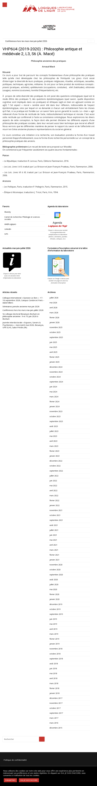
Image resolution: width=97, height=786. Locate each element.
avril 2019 (53, 629)
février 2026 (54, 317)
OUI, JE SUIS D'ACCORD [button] (28, 780)
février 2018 (54, 688)
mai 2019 (53, 624)
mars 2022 (54, 495)
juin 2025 (53, 342)
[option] (49, 41)
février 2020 (54, 594)
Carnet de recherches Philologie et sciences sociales (22, 218)
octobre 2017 (55, 708)
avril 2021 (53, 545)
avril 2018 (53, 678)
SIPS (6, 234)
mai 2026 (53, 303)
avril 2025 (53, 352)
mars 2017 (54, 718)
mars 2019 (54, 634)
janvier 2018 (54, 693)
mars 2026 (54, 312)
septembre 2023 (56, 421)
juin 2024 (53, 387)
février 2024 (54, 401)
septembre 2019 (56, 614)
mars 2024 (54, 397)
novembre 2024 (56, 372)
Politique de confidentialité (15, 760)
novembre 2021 (56, 510)
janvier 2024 (54, 406)
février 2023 (54, 451)
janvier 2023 (54, 456)
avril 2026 (53, 307)
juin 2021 (53, 535)
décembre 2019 (56, 604)
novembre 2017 (56, 703)
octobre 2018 (55, 654)
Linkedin (7, 229)
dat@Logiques (10, 224)
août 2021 (54, 525)
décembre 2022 (56, 461)
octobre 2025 (55, 332)
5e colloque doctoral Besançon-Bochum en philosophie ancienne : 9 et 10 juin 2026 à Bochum (46, 41)
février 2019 (54, 639)
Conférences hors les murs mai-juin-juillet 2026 (23, 310)
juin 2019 (53, 619)
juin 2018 (53, 668)
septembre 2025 (56, 337)
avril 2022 (53, 490)
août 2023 (54, 426)
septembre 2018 (56, 659)
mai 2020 (53, 589)
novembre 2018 (56, 649)
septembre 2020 (56, 575)
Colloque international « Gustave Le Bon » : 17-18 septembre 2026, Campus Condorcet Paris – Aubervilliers (23, 300)
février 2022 (54, 500)
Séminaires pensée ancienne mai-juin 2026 (21, 306)
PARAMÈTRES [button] (10, 780)
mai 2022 (53, 485)
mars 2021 (54, 550)
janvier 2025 (54, 362)
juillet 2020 (54, 584)
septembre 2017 (56, 713)
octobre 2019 (55, 609)
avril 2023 (53, 441)
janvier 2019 (54, 644)
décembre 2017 (56, 698)
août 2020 (54, 579)
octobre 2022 (55, 466)
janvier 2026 (54, 322)
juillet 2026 (54, 298)
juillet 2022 (54, 476)
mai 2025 (53, 347)
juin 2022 (53, 481)
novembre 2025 (56, 327)
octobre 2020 (55, 569)
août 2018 (54, 663)
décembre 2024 (56, 367)
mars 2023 (54, 446)
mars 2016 (54, 723)
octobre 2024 (55, 377)
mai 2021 (53, 540)
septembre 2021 (56, 520)
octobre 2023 (55, 416)
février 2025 (54, 357)
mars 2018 (54, 683)
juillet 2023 (54, 431)
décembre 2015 (56, 728)
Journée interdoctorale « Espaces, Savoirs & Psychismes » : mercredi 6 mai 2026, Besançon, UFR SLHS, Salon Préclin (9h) (23, 325)
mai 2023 (53, 436)
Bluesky (7, 212)
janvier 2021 (54, 560)
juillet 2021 (54, 530)
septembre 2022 (56, 471)
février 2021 (54, 555)
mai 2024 (53, 392)
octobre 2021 (55, 515)
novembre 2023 (56, 411)
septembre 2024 (56, 382)
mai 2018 (53, 673)
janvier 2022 (54, 505)
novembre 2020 (56, 565)
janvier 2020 (54, 599)
